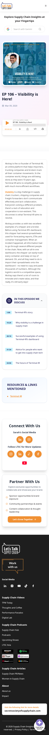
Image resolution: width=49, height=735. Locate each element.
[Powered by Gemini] (39, 722)
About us (6, 691)
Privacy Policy (21, 729)
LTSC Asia (6, 645)
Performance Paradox (12, 612)
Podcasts (6, 635)
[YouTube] (19, 586)
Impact (5, 696)
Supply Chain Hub (10, 630)
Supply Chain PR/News (12, 673)
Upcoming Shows (10, 640)
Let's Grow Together (23, 519)
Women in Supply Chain (13, 678)
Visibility (9, 192)
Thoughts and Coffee (12, 607)
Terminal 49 (16, 396)
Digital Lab (7, 617)
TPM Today (7, 602)
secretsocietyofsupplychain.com (23, 710)
